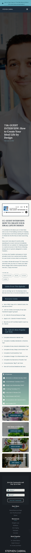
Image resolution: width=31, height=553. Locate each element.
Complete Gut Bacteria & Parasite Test (15, 360)
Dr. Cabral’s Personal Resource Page (14, 315)
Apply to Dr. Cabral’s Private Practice (15, 318)
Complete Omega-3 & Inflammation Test (16, 356)
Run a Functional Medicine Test (19, 293)
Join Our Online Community (12, 310)
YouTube (24, 275)
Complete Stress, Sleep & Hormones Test (16, 349)
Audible (5, 279)
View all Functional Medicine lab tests (15, 366)
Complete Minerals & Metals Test (13, 337)
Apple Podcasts (7, 275)
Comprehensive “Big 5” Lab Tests (13, 363)
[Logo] (7, 9)
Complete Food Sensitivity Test (13, 353)
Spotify (16, 275)
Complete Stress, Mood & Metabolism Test (16, 346)
